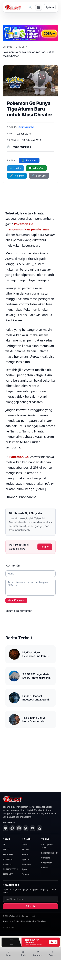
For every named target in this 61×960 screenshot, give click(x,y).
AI (4, 844)
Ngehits (25, 859)
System (50, 7)
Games (25, 874)
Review (25, 849)
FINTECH (7, 864)
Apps (24, 869)
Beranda (7, 46)
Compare (45, 857)
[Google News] (5, 828)
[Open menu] (38, 7)
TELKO (6, 849)
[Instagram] (19, 828)
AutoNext (26, 864)
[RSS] (39, 828)
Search (44, 867)
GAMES (20, 46)
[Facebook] (12, 828)
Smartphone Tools (47, 846)
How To (25, 854)
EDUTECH (8, 859)
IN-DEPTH (8, 854)
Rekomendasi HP (49, 853)
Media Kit (30, 921)
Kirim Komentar (16, 600)
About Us (7, 921)
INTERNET (8, 874)
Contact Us (19, 921)
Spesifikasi (46, 862)
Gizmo (25, 844)
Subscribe (30, 906)
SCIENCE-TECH (10, 869)
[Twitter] (25, 828)
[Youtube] (32, 828)
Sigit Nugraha (26, 127)
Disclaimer (41, 921)
